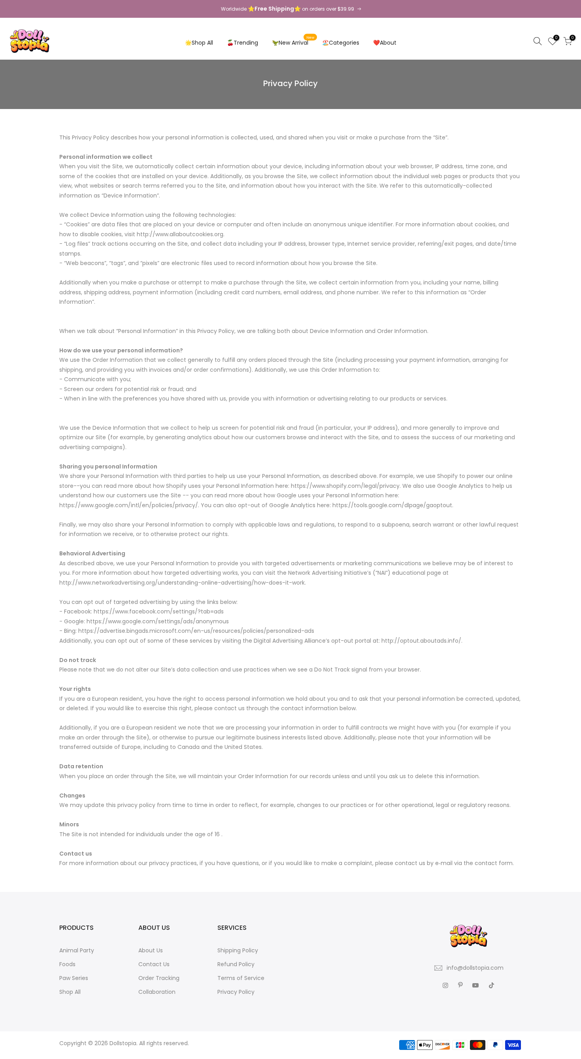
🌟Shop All (199, 43)
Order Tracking (158, 978)
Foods (67, 964)
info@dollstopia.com (475, 968)
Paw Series (73, 978)
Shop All (70, 992)
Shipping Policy (237, 950)
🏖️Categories (340, 43)
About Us (150, 950)
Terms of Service (240, 978)
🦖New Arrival (293, 41)
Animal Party (76, 950)
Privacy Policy (236, 992)
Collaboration (156, 992)
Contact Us (154, 964)
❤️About (384, 43)
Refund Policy (236, 964)
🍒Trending (242, 43)
